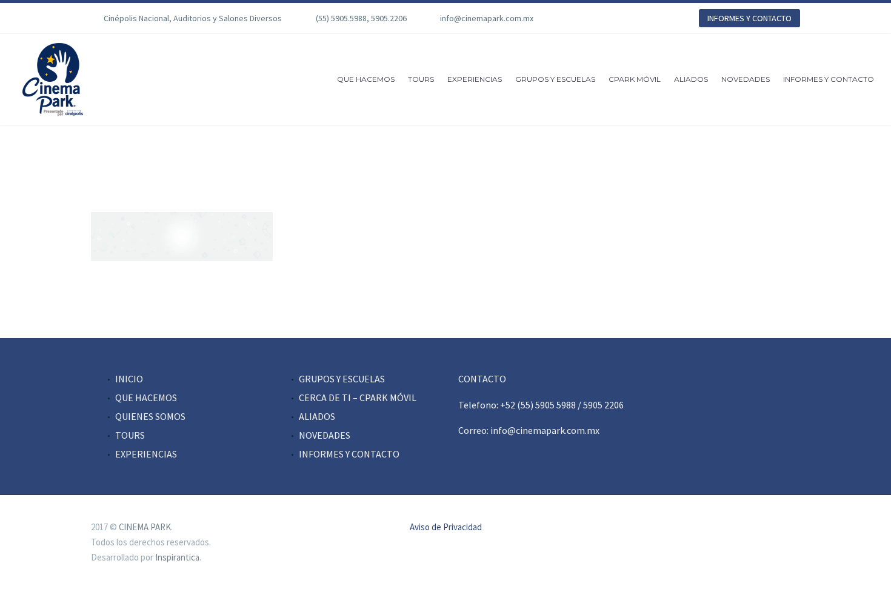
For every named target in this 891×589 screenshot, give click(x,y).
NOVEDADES (324, 435)
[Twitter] (600, 18)
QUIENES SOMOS (150, 416)
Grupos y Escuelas (555, 79)
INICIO (129, 379)
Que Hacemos (366, 79)
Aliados (691, 79)
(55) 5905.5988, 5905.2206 (361, 18)
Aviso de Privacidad (446, 527)
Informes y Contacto (828, 79)
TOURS (130, 435)
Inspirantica (177, 557)
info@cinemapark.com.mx (486, 18)
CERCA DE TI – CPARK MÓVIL (357, 397)
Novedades (745, 79)
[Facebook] (582, 18)
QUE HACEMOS (146, 397)
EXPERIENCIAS (146, 454)
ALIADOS (317, 416)
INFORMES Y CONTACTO (749, 18)
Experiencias (474, 79)
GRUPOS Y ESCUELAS (342, 379)
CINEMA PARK (145, 527)
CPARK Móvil (635, 79)
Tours (421, 79)
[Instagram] (618, 18)
